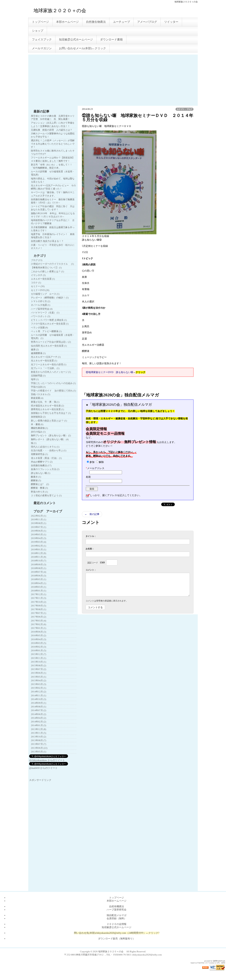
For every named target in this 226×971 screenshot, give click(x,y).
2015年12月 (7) (38, 654)
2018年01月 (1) (38, 590)
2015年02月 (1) (38, 688)
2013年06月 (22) (39, 748)
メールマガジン (42, 48)
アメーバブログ (147, 21)
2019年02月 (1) (38, 545)
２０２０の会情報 (116, 924)
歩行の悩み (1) (38, 431)
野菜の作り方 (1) (39, 491)
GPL (218, 963)
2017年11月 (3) (38, 598)
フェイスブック (42, 39)
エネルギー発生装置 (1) (43, 279)
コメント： (91, 570)
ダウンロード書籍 (111, 39)
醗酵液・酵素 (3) (39, 488)
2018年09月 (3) (38, 564)
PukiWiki (200, 963)
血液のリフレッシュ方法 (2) (45, 469)
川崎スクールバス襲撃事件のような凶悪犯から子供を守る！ (53, 135)
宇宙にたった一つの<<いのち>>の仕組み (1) (53, 383)
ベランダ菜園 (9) (39, 327)
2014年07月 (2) (38, 710)
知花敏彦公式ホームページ (76, 39)
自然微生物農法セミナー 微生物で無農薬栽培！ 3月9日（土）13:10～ (53, 201)
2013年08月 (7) (38, 740)
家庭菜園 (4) (37, 398)
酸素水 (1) (36, 476)
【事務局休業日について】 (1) (46, 267)
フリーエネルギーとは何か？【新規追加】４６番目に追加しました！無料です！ (53, 159)
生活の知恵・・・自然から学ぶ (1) (48, 450)
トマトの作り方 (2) (40, 301)
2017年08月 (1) (38, 609)
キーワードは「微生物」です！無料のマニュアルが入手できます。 (53, 194)
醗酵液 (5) (36, 480)
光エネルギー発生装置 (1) (44, 360)
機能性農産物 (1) (39, 428)
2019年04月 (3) (38, 538)
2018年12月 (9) (38, 553)
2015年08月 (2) (38, 665)
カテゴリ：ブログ (184, 109)
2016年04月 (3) (38, 639)
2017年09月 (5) (38, 605)
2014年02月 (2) (38, 721)
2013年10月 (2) (38, 736)
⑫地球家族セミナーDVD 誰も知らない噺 (109, 372)
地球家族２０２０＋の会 (65, 10)
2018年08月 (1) (38, 568)
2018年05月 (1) (38, 579)
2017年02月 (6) (38, 624)
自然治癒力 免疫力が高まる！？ (47, 241)
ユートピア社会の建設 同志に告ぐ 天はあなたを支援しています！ (53, 208)
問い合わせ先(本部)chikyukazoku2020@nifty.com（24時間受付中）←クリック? (116, 933)
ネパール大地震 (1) (40, 305)
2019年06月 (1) (38, 530)
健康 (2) (35, 349)
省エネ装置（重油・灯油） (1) (46, 458)
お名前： (90, 548)
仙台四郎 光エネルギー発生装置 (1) (49, 345)
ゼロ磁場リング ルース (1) (45, 294)
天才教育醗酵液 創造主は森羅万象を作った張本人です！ (53, 229)
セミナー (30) (37, 286)
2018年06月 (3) (38, 575)
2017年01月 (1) (38, 628)
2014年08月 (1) (38, 706)
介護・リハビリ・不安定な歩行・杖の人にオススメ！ (53, 246)
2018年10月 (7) (38, 560)
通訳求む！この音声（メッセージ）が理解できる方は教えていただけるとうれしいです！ (53, 143)
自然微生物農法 (96, 21)
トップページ (40, 21)
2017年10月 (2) (38, 602)
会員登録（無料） (116, 918)
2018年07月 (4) (38, 572)
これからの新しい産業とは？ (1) (47, 271)
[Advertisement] (113, 79)
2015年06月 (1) (38, 673)
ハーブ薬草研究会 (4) (41, 309)
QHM (215, 961)
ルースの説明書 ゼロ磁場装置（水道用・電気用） (53, 173)
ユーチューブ (121, 21)
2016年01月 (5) (38, 650)
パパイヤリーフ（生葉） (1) (45, 312)
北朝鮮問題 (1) (38, 375)
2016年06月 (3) (38, 631)
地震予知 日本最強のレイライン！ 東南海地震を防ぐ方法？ (53, 236)
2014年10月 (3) (38, 699)
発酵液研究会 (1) (39, 454)
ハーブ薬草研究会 (116, 909)
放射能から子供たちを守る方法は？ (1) (51, 413)
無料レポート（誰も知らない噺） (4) (50, 439)
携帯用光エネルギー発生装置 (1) (47, 409)
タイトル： (91, 536)
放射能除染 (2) (38, 416)
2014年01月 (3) (38, 725)
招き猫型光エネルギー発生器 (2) (47, 405)
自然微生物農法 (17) (41, 465)
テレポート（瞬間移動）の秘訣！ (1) (50, 297)
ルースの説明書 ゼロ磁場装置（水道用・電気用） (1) (53, 336)
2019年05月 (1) (38, 534)
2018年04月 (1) (38, 583)
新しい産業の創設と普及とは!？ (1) (49, 420)
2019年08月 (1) (38, 523)
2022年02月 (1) (38, 515)
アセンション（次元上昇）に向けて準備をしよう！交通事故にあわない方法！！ (53, 124)
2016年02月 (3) (38, 646)
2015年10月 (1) (38, 661)
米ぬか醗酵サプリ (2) (41, 461)
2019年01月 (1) (38, 549)
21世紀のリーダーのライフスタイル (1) (52, 264)
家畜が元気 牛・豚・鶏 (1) (45, 402)
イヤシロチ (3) (38, 275)
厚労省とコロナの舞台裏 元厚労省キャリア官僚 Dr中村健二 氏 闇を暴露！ (53, 117)
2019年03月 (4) (38, 542)
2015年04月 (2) (38, 680)
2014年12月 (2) (38, 691)
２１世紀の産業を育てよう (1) (46, 495)
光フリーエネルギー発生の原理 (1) (48, 364)
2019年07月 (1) (38, 527)
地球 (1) (35, 379)
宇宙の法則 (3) (38, 387)
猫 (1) (33, 443)
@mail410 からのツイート (43, 768)
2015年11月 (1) (38, 658)
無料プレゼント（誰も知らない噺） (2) (51, 435)
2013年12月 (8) (38, 729)
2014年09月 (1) (38, 703)
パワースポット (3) (40, 316)
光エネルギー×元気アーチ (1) (46, 357)
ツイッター (171, 21)
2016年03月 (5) (38, 643)
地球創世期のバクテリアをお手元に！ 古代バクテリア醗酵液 (53, 222)
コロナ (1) (36, 282)
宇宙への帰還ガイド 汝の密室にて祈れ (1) (53, 390)
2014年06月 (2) (38, 714)
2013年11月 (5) (38, 733)
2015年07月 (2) (38, 669)
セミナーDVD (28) (40, 290)
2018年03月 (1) (38, 587)
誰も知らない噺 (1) (40, 473)
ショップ (37, 30)
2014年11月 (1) (38, 695)
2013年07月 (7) (38, 744)
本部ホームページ (67, 21)
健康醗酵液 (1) (38, 353)
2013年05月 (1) (38, 751)
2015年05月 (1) (38, 676)
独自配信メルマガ (116, 915)
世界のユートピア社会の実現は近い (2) (51, 342)
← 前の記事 (92, 514)
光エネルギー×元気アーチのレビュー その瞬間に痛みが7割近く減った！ (53, 187)
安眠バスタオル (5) (40, 394)
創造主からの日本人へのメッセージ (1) (51, 372)
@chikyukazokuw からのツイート (47, 760)
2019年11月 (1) (38, 519)
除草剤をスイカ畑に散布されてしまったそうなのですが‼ (53, 152)
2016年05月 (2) (38, 635)
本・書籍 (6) (37, 424)
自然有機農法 (116, 906)
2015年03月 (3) (38, 684)
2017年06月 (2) (38, 616)
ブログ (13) (36, 260)
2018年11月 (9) (38, 557)
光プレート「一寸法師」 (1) (45, 368)
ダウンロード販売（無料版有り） (116, 938)
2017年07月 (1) (38, 613)
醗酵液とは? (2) (40, 484)
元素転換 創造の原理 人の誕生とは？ (51, 130)
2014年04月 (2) (38, 718)
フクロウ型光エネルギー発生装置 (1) (50, 323)
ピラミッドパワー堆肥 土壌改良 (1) (49, 320)
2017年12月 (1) (38, 594)
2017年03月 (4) (38, 620)
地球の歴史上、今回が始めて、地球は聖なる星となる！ (53, 180)
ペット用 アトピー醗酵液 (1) (46, 331)
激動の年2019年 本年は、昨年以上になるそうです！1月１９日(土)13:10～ (53, 215)
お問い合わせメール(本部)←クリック (82, 48)
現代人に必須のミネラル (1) (45, 446)
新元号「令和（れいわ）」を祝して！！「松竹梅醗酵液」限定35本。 (51, 166)
